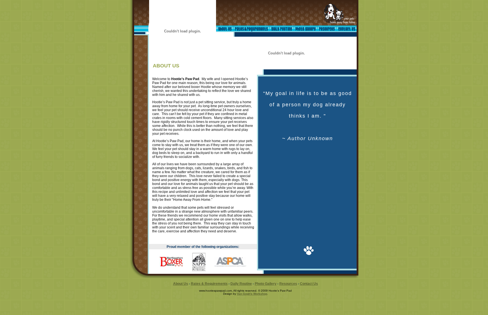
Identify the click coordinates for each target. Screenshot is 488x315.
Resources (288, 284)
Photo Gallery (265, 284)
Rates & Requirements (209, 284)
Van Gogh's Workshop (252, 293)
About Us (180, 284)
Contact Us (309, 284)
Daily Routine (241, 284)
